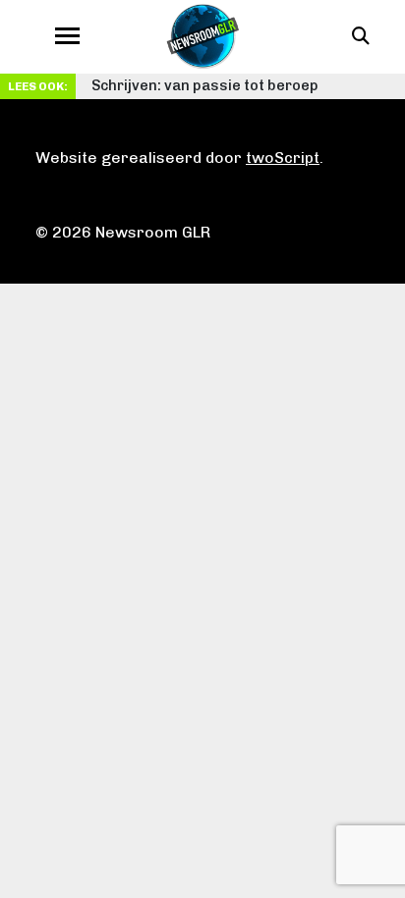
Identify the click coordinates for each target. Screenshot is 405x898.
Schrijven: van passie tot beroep (204, 85)
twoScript (282, 157)
